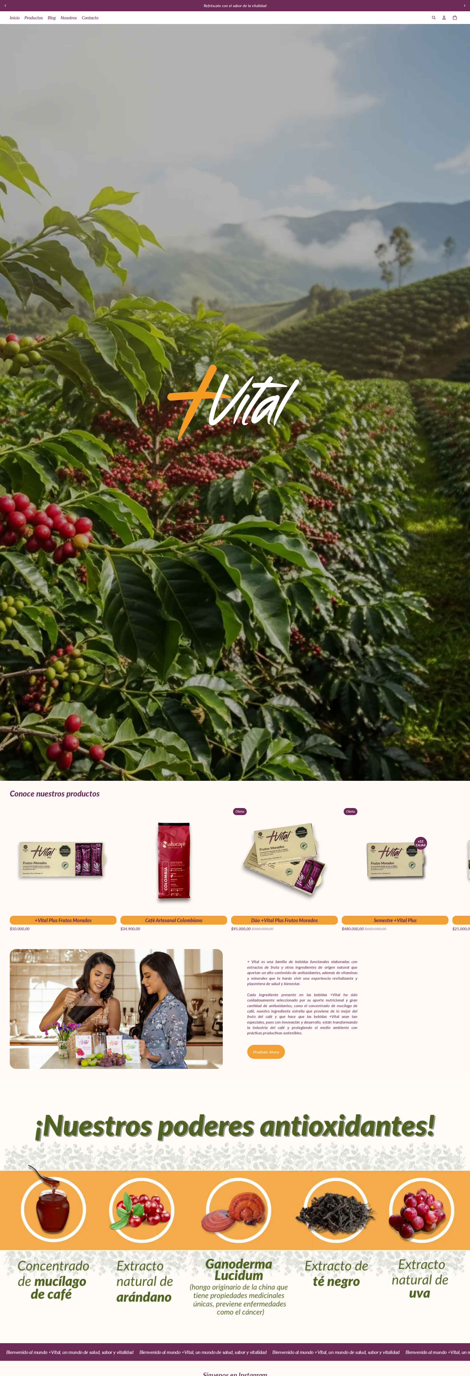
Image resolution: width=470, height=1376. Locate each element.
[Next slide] (464, 5)
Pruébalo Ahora (266, 1052)
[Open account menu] (444, 17)
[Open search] (433, 17)
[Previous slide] (5, 5)
